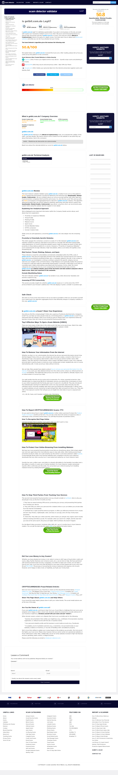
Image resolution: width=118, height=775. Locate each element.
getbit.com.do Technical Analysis (10, 23)
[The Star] (98, 697)
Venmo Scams (51, 744)
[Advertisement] (52, 103)
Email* (48, 670)
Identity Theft (29, 752)
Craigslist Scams (30, 736)
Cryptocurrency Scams (57, 591)
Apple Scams (29, 728)
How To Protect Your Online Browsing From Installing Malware (11, 51)
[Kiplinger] (29, 697)
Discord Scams (53, 595)
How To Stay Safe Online (54, 750)
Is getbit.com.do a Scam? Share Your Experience (10, 38)
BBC (70, 718)
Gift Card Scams (30, 748)
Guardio (79, 453)
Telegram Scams (70, 595)
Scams (28, 2)
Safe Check (8, 36)
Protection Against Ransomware (101, 746)
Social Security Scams (32, 718)
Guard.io (27, 59)
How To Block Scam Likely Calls (101, 730)
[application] (30, 2)
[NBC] (78, 697)
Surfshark (68, 498)
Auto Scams (29, 730)
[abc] (69, 697)
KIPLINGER (72, 734)
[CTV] (39, 697)
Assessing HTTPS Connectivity (11, 34)
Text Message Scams (63, 593)
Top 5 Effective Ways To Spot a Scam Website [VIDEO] (11, 40)
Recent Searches (7, 730)
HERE (50, 526)
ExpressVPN (28, 64)
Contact (48, 2)
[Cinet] (19, 697)
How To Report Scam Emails (100, 736)
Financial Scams (30, 746)
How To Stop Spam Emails (99, 724)
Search (113, 2)
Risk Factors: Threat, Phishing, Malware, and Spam (11, 31)
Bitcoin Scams (30, 722)
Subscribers (6, 732)
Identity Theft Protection (99, 744)
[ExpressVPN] (23, 64)
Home (4, 716)
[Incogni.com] (23, 68)
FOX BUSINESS (73, 728)
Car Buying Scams (31, 732)
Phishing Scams (51, 728)
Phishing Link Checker (9, 724)
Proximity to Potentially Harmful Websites (10, 29)
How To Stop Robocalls (42, 595)
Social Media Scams (52, 736)
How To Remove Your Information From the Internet (11, 43)
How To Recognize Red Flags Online (11, 49)
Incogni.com (28, 68)
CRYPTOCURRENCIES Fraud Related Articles (11, 59)
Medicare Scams (51, 726)
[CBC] (59, 697)
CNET (70, 720)
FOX (70, 724)
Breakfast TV (72, 736)
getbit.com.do (8, 20)
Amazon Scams (30, 716)
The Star (71, 726)
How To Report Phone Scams (100, 726)
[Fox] (10, 697)
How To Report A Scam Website (101, 734)
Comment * (14, 661)
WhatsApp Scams (52, 746)
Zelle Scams (50, 748)
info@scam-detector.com (52, 638)
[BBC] (108, 697)
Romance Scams (51, 734)
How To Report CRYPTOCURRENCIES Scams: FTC (11, 45)
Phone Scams (50, 730)
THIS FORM (29, 566)
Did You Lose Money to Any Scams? (11, 57)
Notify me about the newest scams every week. (26, 678)
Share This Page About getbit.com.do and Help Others (10, 62)
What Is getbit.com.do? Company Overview (10, 19)
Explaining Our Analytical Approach (10, 26)
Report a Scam (38, 2)
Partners (5, 726)
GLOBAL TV (72, 732)
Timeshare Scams (52, 740)
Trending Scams (7, 736)
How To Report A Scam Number (101, 732)
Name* (13, 670)
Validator (20, 2)
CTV (70, 730)
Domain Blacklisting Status (11, 33)
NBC (70, 722)
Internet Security (51, 720)
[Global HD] (49, 697)
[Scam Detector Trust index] (52, 88)
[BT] (88, 697)
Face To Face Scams (31, 742)
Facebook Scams (30, 744)
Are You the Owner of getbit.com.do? (10, 65)
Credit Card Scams (31, 738)
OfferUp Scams (30, 726)
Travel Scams (50, 742)
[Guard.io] (23, 59)
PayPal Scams (29, 720)
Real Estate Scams (52, 732)
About (4, 718)
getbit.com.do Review (10, 24)
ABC (70, 716)
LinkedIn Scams (51, 724)
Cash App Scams (30, 734)
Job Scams (50, 722)
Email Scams (29, 740)
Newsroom (6, 734)
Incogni (24, 372)
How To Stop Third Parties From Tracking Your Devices (11, 54)
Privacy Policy (7, 738)
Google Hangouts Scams (32, 750)
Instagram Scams (51, 716)
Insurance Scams (51, 718)
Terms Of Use (6, 740)
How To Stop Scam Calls (99, 728)
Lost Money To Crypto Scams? (100, 742)
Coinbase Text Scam (28, 595)
